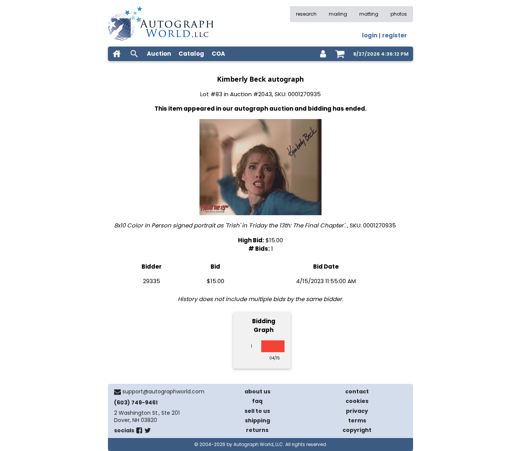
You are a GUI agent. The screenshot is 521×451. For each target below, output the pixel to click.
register (394, 35)
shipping (257, 420)
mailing (338, 14)
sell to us (257, 411)
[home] (117, 53)
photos (399, 14)
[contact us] (117, 391)
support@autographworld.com (163, 391)
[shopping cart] (340, 53)
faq (257, 401)
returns (257, 430)
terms (357, 420)
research (306, 14)
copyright (357, 430)
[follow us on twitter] (147, 432)
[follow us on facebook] (139, 432)
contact (357, 391)
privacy (357, 411)
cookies (357, 401)
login (369, 35)
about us (257, 391)
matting (368, 14)
